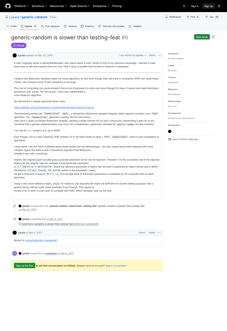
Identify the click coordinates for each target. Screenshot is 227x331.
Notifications (175, 17)
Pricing (116, 6)
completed (51, 253)
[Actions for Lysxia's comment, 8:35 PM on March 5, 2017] (159, 232)
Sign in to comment (116, 265)
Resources (57, 6)
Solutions (38, 6)
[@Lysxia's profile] (15, 55)
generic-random (34, 17)
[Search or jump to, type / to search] (184, 6)
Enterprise (99, 6)
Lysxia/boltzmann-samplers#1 (41, 240)
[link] (24, 206)
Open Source (78, 6)
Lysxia (14, 17)
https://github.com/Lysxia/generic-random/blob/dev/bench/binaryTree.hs (54, 107)
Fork (194, 17)
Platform (20, 6)
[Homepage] (8, 6)
